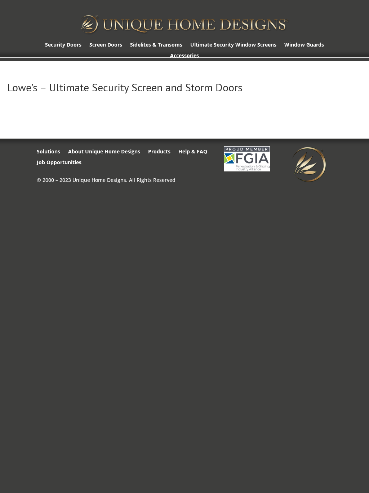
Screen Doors (105, 45)
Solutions (48, 152)
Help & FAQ (192, 152)
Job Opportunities (59, 163)
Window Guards (304, 45)
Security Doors (63, 45)
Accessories (184, 56)
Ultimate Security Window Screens (233, 45)
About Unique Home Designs (104, 152)
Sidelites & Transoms (156, 45)
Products (159, 152)
